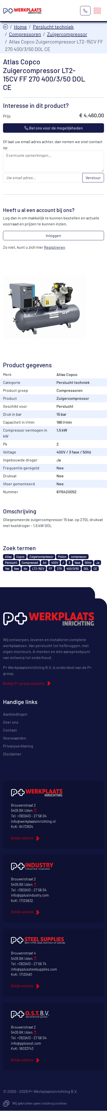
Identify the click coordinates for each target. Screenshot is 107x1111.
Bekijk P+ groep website (24, 683)
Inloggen (53, 235)
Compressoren (25, 34)
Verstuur (93, 177)
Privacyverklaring (18, 745)
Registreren (54, 247)
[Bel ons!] (85, 10)
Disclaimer (12, 753)
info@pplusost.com (26, 1043)
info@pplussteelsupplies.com (34, 969)
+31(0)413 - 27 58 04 (32, 816)
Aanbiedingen (15, 714)
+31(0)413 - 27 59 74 (31, 964)
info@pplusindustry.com (30, 895)
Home (20, 27)
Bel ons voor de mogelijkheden (55, 127)
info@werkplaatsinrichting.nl (33, 821)
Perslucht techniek (53, 27)
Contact (10, 730)
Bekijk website (22, 838)
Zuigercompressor (67, 34)
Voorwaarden (14, 738)
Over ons (10, 722)
